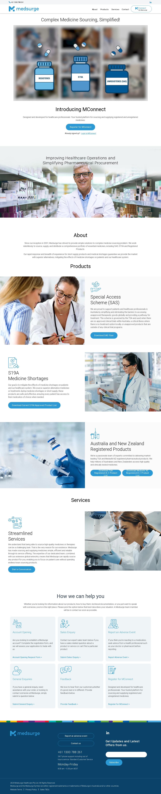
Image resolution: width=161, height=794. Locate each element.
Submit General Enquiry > (23, 704)
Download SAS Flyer (104, 335)
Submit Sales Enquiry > (70, 657)
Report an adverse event (76, 736)
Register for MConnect (80, 127)
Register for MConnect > (119, 704)
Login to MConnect (88, 133)
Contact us (76, 743)
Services (115, 9)
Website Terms (16, 790)
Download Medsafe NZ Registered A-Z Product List (137, 473)
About (94, 9)
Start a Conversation (21, 569)
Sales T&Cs (44, 790)
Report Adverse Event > (118, 657)
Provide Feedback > (69, 704)
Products (104, 9)
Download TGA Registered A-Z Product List (105, 473)
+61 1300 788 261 (70, 752)
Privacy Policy (31, 790)
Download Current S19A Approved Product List (34, 405)
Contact (125, 9)
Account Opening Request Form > (27, 657)
